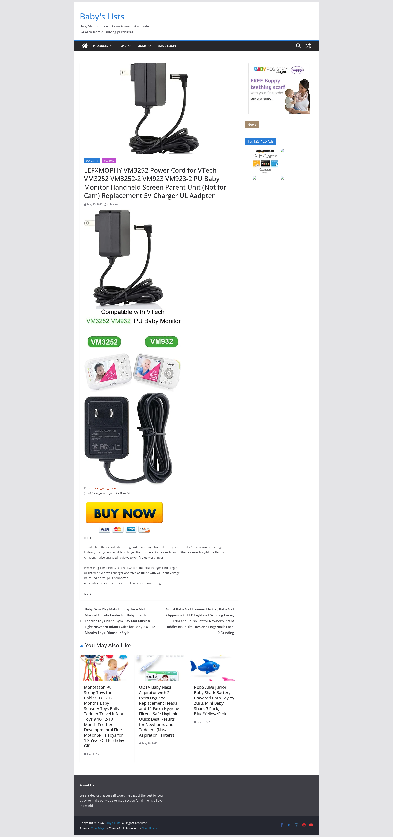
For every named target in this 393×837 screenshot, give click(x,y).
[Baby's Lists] (85, 46)
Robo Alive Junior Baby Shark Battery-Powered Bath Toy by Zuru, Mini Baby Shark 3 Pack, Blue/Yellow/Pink (214, 700)
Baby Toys (108, 160)
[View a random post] (308, 46)
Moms (142, 46)
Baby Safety (92, 160)
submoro (112, 204)
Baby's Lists (102, 16)
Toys (122, 46)
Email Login (167, 46)
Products (100, 46)
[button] (110, 46)
